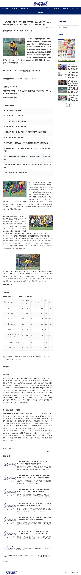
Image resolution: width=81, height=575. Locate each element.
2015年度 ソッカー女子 (10, 448)
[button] (77, 27)
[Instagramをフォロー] (70, 105)
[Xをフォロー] (66, 105)
